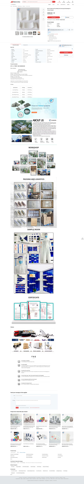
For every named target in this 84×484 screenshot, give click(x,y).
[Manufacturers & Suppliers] (15, 2)
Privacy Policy (55, 480)
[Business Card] (72, 48)
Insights (64, 477)
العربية (46, 478)
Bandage (24, 6)
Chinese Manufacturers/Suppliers (32, 477)
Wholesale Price (43, 477)
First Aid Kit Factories (14, 470)
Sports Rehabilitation (29, 455)
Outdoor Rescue (44, 457)
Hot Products (20, 477)
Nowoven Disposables (29, 457)
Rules (73, 4)
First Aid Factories (38, 470)
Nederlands (43, 478)
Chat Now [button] (67, 17)
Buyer (53, 4)
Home (11, 6)
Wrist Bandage (39, 466)
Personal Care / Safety (45, 455)
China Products (25, 477)
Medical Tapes (12, 455)
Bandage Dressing (59, 470)
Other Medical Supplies (26, 466)
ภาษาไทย (56, 478)
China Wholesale (38, 477)
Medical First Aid (45, 470)
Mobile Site (61, 477)
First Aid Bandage (60, 455)
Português (27, 478)
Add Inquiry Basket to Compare (28, 36)
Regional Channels (52, 477)
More (11, 474)
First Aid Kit (59, 457)
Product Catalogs (22, 452)
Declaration (51, 480)
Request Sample (62, 19)
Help (57, 4)
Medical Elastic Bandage (29, 454)
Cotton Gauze (60, 454)
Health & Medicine (15, 6)
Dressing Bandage (28, 6)
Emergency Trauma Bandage (14, 454)
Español (24, 478)
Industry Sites (47, 477)
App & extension (63, 4)
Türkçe (59, 478)
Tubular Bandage (33, 466)
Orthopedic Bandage (45, 454)
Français (31, 478)
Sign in (73, 2)
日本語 (51, 478)
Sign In (49, 40)
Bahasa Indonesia (66, 478)
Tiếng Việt (62, 478)
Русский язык (34, 478)
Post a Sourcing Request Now (34, 407)
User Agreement (47, 480)
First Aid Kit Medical (52, 470)
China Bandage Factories (22, 470)
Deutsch (40, 478)
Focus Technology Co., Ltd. (36, 480)
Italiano (38, 478)
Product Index (57, 477)
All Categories (13, 4)
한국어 (49, 478)
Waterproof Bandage (46, 466)
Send (17, 407)
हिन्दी (53, 478)
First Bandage (65, 470)
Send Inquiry (54, 17)
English (21, 478)
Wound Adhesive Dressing (14, 457)
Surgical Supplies (18, 466)
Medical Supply (20, 6)
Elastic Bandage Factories (31, 470)
